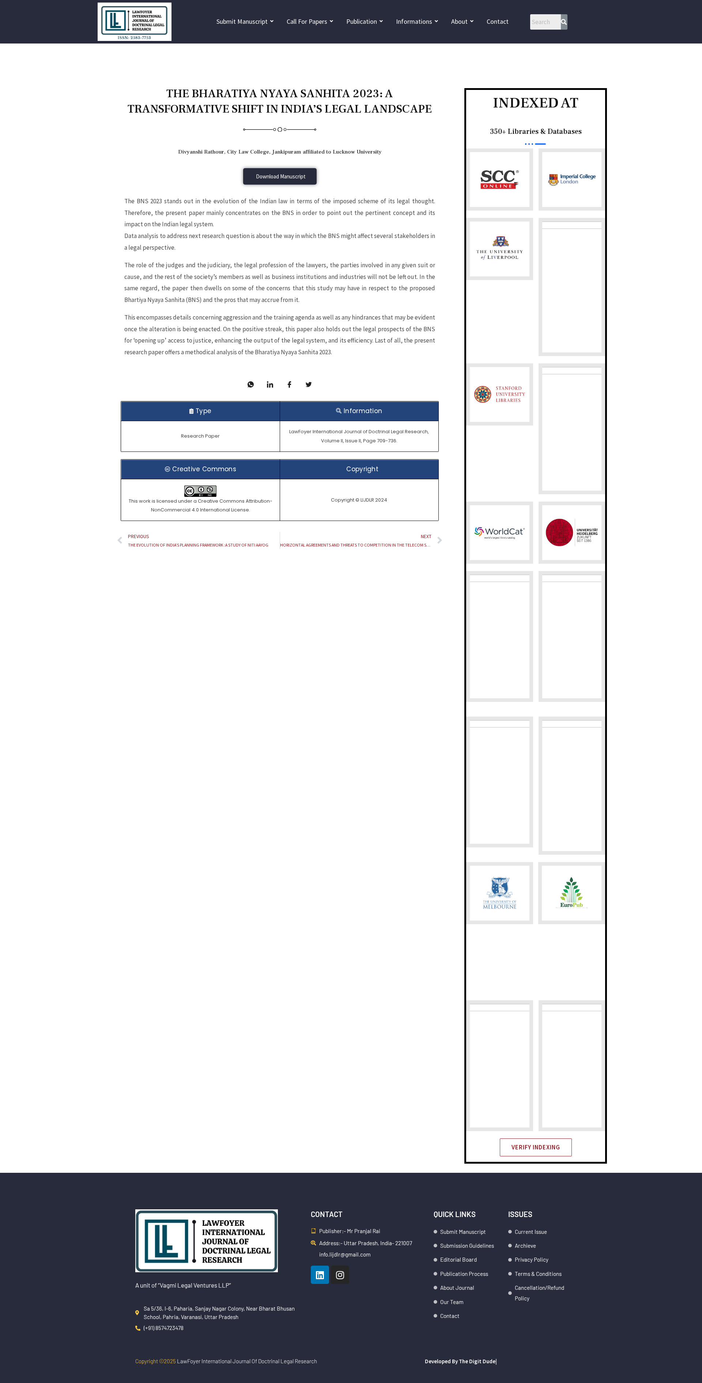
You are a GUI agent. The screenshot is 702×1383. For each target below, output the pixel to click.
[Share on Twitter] (309, 384)
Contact (498, 21)
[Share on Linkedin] (270, 384)
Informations (414, 21)
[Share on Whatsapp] (251, 384)
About (459, 21)
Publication (361, 21)
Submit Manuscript (242, 21)
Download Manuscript (281, 176)
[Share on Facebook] (289, 384)
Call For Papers (307, 21)
